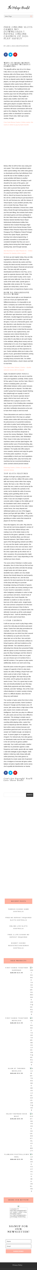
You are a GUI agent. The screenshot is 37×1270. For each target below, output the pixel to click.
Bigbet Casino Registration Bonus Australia (18, 945)
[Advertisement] (18, 146)
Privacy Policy (17, 1265)
